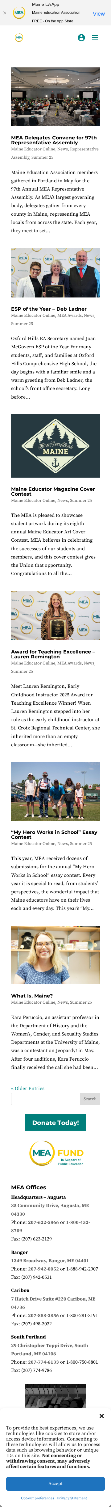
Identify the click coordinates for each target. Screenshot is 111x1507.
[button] (102, 1416)
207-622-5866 (43, 1222)
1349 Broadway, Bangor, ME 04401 (50, 1261)
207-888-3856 (43, 1315)
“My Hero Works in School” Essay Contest (54, 834)
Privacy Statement (72, 1498)
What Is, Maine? (32, 996)
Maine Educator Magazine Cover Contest (53, 491)
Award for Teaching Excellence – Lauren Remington (53, 654)
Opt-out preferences (37, 1498)
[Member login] (81, 37)
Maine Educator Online (33, 149)
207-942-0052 (43, 1269)
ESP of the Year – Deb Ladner (49, 309)
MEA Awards (69, 315)
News (62, 149)
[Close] (4, 13)
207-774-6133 (43, 1362)
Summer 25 (42, 157)
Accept (55, 1483)
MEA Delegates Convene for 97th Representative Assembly (54, 140)
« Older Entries (27, 1088)
